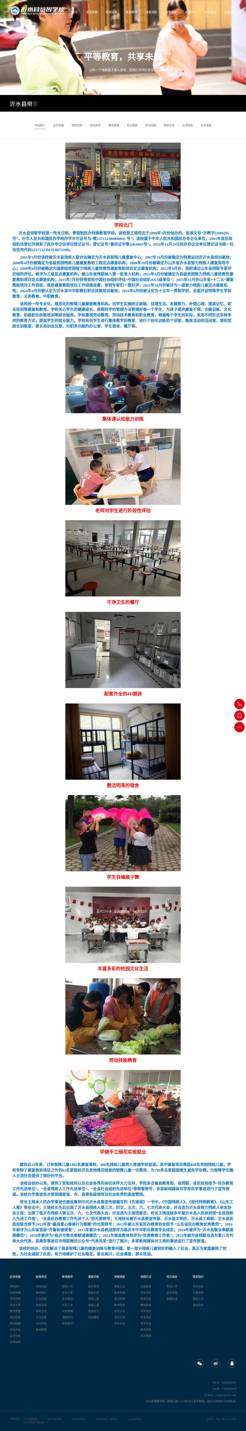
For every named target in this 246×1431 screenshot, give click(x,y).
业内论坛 (41, 1323)
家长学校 (145, 1329)
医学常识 (93, 1286)
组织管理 (67, 1311)
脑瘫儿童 (93, 1305)
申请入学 (172, 1286)
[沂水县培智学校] (37, 10)
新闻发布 (111, 12)
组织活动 (119, 1311)
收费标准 (172, 1298)
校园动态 (41, 1286)
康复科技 (93, 1292)
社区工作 (67, 1305)
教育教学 (131, 12)
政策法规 (41, 1305)
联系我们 (230, 12)
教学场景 (119, 1305)
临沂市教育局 (79, 1419)
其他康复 (93, 1317)
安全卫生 (67, 1292)
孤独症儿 (93, 1311)
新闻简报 (41, 1329)
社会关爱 (41, 1317)
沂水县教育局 (30, 1419)
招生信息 (210, 12)
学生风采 (145, 1317)
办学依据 (58, 125)
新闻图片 (41, 1292)
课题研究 (67, 1317)
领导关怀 (95, 125)
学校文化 (169, 125)
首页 (75, 12)
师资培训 (145, 1311)
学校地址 (198, 1286)
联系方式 (198, 1298)
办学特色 (187, 125)
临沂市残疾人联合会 (106, 1419)
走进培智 (92, 12)
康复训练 (151, 12)
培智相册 (171, 12)
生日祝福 (145, 1335)
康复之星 (119, 1286)
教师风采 (145, 1298)
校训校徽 (150, 125)
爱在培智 (119, 1292)
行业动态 (41, 1298)
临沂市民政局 (55, 1419)
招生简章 (172, 1292)
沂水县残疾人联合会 (33, 1422)
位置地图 (198, 1292)
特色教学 (67, 1323)
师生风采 (119, 1323)
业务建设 (67, 1298)
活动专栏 (145, 1292)
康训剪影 (119, 1298)
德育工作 (67, 1286)
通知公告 (41, 1311)
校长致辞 (132, 125)
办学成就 (206, 125)
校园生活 (191, 12)
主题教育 (145, 1286)
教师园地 (145, 1305)
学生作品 (145, 1323)
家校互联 (119, 1317)
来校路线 (198, 1305)
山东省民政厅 (135, 1419)
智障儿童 (93, 1298)
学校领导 (76, 125)
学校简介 (40, 125)
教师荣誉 (113, 125)
